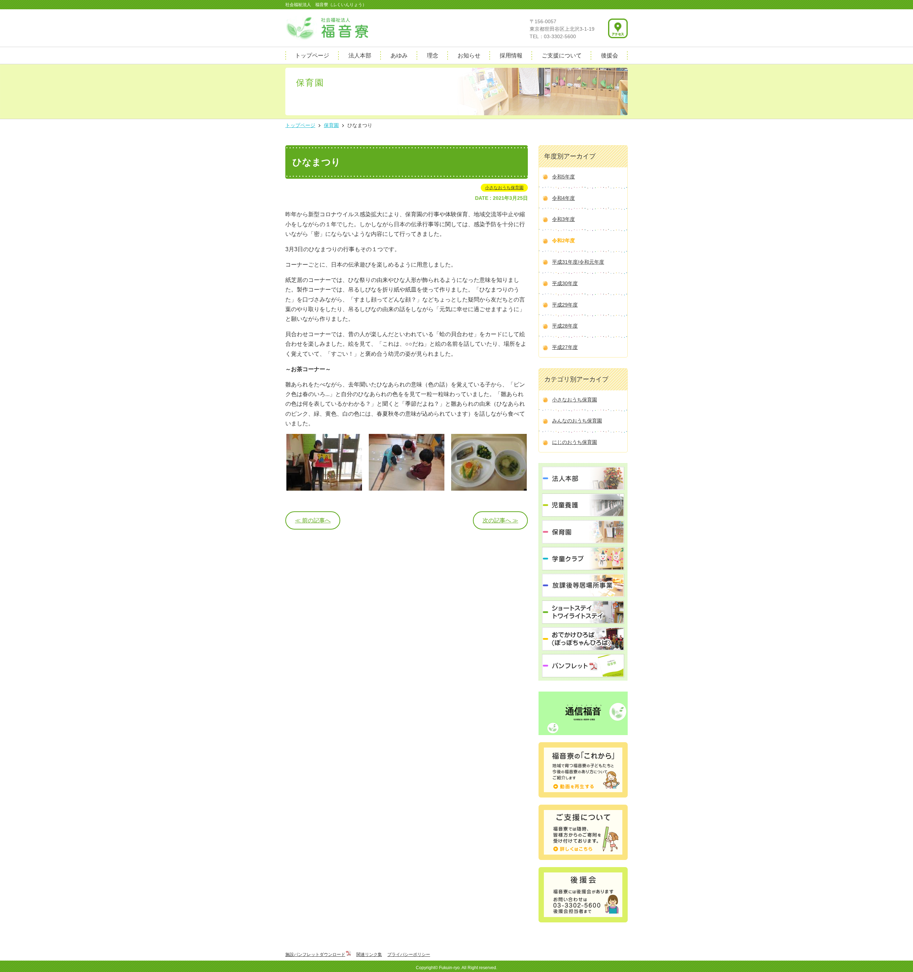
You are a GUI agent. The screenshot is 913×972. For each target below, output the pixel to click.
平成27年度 (565, 347)
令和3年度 (563, 219)
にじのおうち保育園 (574, 442)
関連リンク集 (369, 954)
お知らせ (469, 55)
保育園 (583, 532)
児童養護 (583, 505)
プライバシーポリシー (408, 954)
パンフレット (583, 665)
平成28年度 (565, 326)
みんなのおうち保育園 (577, 421)
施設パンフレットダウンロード (315, 954)
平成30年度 (565, 283)
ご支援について (562, 55)
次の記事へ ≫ (500, 520)
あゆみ (399, 55)
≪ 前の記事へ (313, 520)
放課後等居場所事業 (583, 585)
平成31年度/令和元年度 (578, 262)
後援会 (609, 55)
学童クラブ (583, 558)
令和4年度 (563, 198)
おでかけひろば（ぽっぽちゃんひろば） (583, 639)
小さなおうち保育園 (504, 187)
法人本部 (359, 55)
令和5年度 (563, 176)
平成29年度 (565, 305)
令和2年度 (563, 240)
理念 (432, 55)
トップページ (312, 55)
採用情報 (511, 55)
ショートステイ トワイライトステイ (583, 612)
